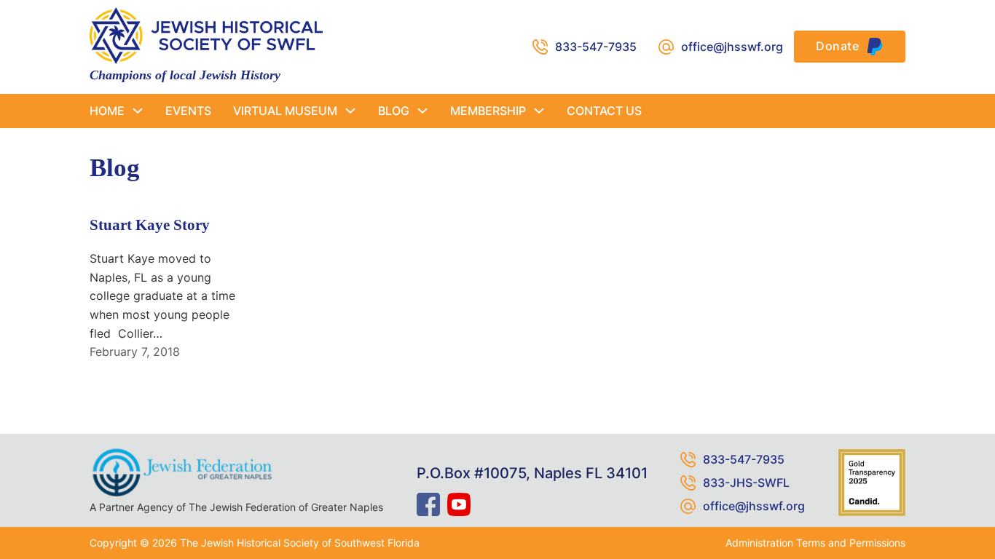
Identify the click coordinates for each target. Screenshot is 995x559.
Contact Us (604, 110)
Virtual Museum (285, 110)
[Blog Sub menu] (422, 110)
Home (107, 110)
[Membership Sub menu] (539, 110)
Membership (488, 110)
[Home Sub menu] (137, 110)
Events (188, 110)
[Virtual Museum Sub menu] (350, 110)
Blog (393, 110)
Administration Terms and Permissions (815, 542)
